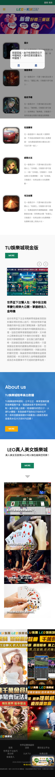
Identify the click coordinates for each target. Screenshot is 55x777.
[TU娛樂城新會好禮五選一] (41, 657)
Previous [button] (39, 264)
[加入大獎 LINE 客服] (43, 761)
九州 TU (27, 754)
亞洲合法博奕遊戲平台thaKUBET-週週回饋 (29, 544)
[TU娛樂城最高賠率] (41, 712)
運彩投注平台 (43, 748)
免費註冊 (43, 754)
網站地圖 (28, 765)
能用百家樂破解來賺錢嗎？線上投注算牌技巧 (30, 510)
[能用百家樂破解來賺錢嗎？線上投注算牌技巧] (27, 499)
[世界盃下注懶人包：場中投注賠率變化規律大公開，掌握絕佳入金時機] (27, 282)
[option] (27, 315)
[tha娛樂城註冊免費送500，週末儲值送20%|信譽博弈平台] (27, 601)
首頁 (10, 748)
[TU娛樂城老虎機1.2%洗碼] (14, 712)
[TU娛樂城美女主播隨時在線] (14, 657)
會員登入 (10, 757)
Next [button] (45, 264)
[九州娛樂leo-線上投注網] (27, 567)
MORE (11, 255)
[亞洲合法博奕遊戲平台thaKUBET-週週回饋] (27, 533)
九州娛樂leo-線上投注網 (19, 577)
